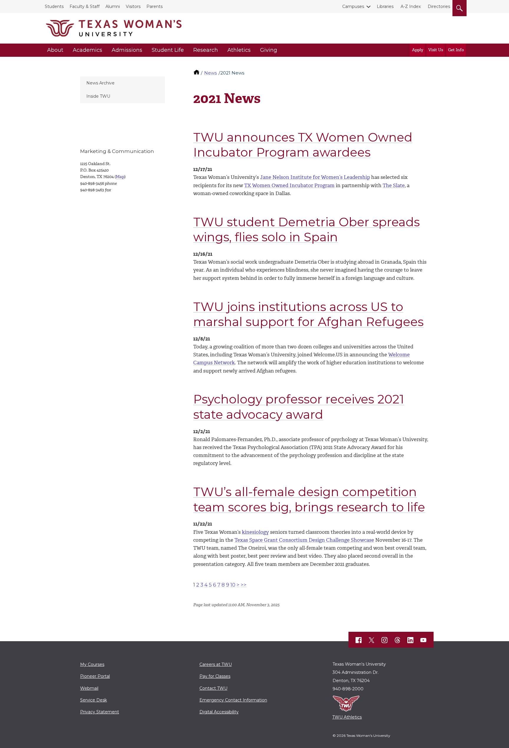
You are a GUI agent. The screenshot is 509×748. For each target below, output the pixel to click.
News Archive (100, 83)
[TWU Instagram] (384, 640)
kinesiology (255, 532)
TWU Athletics (347, 717)
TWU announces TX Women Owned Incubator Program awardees (302, 144)
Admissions (127, 50)
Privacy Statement (99, 711)
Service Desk (93, 700)
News (210, 73)
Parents (154, 6)
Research (205, 50)
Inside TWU (98, 96)
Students (54, 6)
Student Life (168, 50)
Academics (87, 50)
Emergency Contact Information (233, 700)
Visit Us (435, 50)
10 (232, 585)
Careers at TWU (215, 664)
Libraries (385, 6)
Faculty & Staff (85, 6)
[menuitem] (122, 83)
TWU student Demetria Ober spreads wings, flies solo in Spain (306, 229)
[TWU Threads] (397, 640)
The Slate (394, 185)
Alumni (112, 6)
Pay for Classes (214, 676)
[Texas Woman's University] (113, 28)
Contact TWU (213, 688)
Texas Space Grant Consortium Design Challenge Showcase (304, 540)
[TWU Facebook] (358, 640)
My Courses (92, 664)
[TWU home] (197, 73)
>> (244, 585)
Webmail (89, 688)
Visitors (133, 6)
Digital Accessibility (219, 711)
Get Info (456, 50)
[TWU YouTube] (423, 640)
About (55, 50)
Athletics (239, 50)
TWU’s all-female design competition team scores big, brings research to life (309, 499)
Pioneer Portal (95, 676)
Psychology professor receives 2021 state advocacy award (298, 406)
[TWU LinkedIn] (410, 640)
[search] (459, 7)
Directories (439, 6)
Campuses (353, 6)
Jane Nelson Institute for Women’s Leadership (315, 177)
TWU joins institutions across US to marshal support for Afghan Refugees (308, 314)
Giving (268, 50)
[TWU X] (371, 640)
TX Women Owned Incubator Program (289, 185)
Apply (417, 50)
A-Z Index (411, 6)
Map (120, 176)
